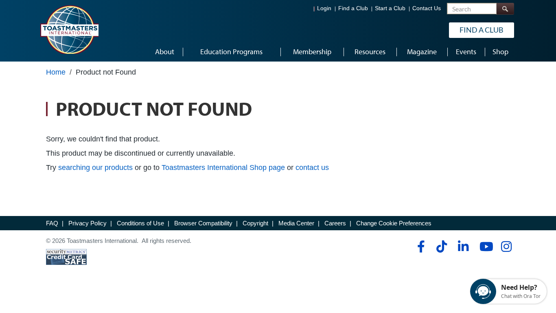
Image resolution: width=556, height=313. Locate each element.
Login (324, 8)
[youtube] (484, 246)
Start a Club (390, 8)
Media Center (296, 223)
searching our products (95, 167)
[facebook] (420, 246)
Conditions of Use (140, 223)
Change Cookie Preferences (393, 223)
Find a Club (353, 8)
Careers (335, 223)
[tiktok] (441, 246)
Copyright (255, 223)
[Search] (505, 9)
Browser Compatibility (203, 223)
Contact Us (426, 8)
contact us (312, 167)
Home (56, 72)
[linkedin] (463, 246)
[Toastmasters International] (69, 29)
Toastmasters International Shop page (223, 167)
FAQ (52, 223)
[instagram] (506, 246)
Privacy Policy (87, 223)
